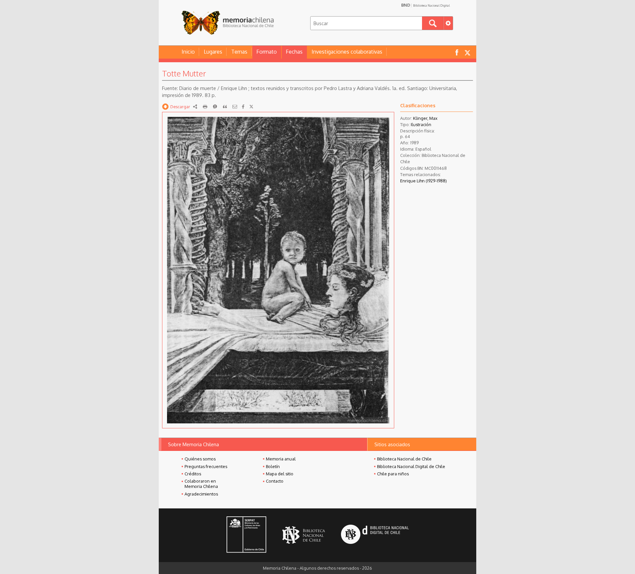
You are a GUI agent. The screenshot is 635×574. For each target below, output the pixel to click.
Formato (266, 51)
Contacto (274, 481)
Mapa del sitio (279, 473)
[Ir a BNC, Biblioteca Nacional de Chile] (303, 535)
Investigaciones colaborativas (347, 51)
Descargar (180, 106)
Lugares (213, 51)
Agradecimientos (201, 494)
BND (425, 5)
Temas (239, 51)
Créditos (193, 473)
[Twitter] (251, 106)
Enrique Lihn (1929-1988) (423, 180)
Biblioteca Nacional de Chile (404, 458)
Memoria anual (281, 458)
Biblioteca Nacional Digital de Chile (411, 466)
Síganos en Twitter (467, 52)
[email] (235, 106)
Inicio (188, 51)
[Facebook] (243, 106)
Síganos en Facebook (457, 52)
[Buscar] (433, 23)
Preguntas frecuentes (206, 466)
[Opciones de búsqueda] (448, 23)
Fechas (294, 51)
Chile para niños (393, 473)
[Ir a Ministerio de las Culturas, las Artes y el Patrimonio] (246, 535)
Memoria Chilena (227, 22)
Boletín (273, 466)
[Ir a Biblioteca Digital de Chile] (375, 535)
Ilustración (421, 124)
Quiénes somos (200, 458)
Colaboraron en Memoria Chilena (201, 483)
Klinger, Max (425, 118)
